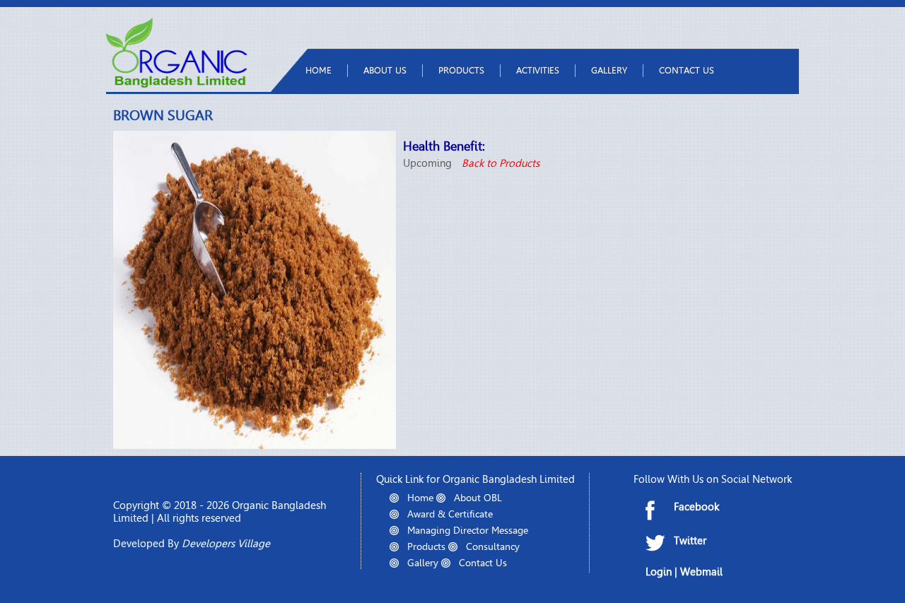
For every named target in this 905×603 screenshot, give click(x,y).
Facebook (696, 506)
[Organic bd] (176, 84)
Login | (663, 572)
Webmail (701, 572)
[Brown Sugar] (254, 445)
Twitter (690, 540)
